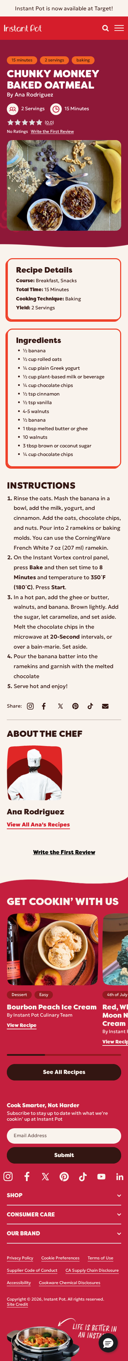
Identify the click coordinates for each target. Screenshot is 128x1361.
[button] (105, 28)
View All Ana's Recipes (38, 825)
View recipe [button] (22, 1025)
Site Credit (17, 1305)
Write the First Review (52, 132)
